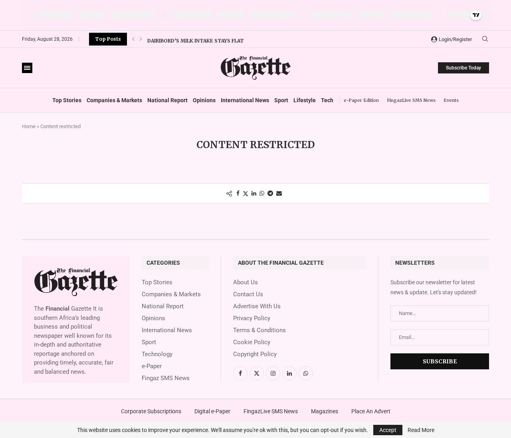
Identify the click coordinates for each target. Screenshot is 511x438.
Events (451, 100)
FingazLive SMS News (411, 100)
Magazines (324, 411)
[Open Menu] (27, 68)
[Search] (485, 39)
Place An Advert (370, 411)
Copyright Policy (255, 354)
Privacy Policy (251, 318)
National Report (167, 100)
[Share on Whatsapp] (261, 193)
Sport (281, 100)
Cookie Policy (251, 342)
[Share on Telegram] (270, 193)
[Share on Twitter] (245, 193)
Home (29, 126)
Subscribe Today (463, 68)
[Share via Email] (279, 193)
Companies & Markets (114, 100)
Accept (387, 430)
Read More (421, 430)
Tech (327, 100)
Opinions (204, 100)
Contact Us (248, 294)
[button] (133, 39)
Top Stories (66, 100)
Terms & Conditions (259, 330)
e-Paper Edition (361, 100)
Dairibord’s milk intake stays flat (195, 39)
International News (245, 100)
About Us (245, 282)
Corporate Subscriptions (151, 411)
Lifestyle (304, 100)
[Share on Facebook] (238, 193)
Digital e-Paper (212, 411)
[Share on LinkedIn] (254, 193)
